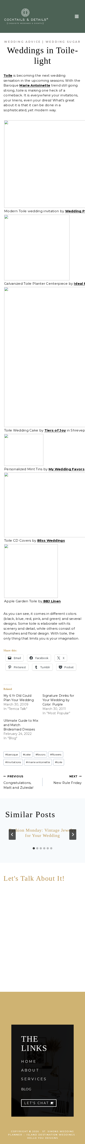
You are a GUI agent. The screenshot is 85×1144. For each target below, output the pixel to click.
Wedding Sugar (63, 41)
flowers (55, 754)
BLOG (26, 1089)
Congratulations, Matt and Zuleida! (18, 782)
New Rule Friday (67, 780)
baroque (11, 754)
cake (27, 754)
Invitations (13, 762)
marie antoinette (38, 762)
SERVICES (34, 1079)
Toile (7, 75)
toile (58, 762)
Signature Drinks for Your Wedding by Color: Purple (58, 700)
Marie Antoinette (34, 85)
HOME (29, 1061)
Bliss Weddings (51, 540)
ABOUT (30, 1070)
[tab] (34, 848)
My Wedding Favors (67, 469)
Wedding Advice (22, 41)
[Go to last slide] (12, 834)
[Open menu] (77, 16)
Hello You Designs (42, 1138)
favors (40, 754)
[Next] (72, 834)
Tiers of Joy (55, 430)
